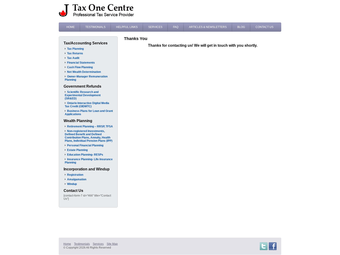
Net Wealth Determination (84, 72)
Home (70, 27)
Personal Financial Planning (85, 145)
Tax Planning (75, 48)
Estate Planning (77, 150)
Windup (72, 184)
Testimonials (95, 27)
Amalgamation (76, 179)
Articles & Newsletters (208, 27)
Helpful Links (127, 27)
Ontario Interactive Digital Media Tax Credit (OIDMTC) (87, 104)
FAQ (175, 27)
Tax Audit (73, 58)
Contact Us (264, 27)
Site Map (112, 244)
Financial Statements (81, 62)
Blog (241, 27)
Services (155, 27)
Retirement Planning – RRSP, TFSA (90, 126)
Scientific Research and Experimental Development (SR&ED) (83, 95)
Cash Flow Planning (80, 67)
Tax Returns (75, 53)
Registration (75, 174)
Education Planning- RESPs (85, 154)
